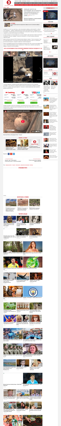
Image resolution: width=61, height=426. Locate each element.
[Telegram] (46, 1)
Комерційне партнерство (46, 73)
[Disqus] (22, 183)
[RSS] (57, 1)
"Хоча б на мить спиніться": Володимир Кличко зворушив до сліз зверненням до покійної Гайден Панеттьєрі (53, 100)
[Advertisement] (22, 97)
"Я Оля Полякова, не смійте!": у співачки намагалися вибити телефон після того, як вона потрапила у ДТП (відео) (53, 114)
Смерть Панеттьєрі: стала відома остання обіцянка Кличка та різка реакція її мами (53, 140)
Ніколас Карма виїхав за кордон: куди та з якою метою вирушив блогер (53, 145)
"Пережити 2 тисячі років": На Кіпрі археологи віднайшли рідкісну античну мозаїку (22, 209)
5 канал (21, 20)
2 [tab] (49, 33)
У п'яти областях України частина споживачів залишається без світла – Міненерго (50, 29)
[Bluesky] (53, 1)
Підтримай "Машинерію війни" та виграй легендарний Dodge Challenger (47, 41)
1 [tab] (48, 33)
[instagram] (42, 1)
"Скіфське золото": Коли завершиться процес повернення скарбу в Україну (11, 148)
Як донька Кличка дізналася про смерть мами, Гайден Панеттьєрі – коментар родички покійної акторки (53, 107)
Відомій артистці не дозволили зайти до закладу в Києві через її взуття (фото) (54, 121)
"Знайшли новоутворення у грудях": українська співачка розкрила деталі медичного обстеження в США (53, 127)
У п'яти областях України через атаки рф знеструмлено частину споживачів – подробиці (50, 31)
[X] (49, 1)
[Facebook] (40, 1)
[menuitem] (16, 3)
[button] (14, 53)
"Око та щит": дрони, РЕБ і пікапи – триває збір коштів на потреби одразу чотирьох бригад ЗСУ (47, 48)
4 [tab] (52, 33)
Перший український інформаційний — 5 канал (9, 3)
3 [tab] (51, 33)
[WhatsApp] (48, 1)
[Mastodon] (51, 1)
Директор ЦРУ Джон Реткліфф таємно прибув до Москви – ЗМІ (53, 134)
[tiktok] (44, 1)
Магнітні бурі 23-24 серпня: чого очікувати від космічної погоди (53, 156)
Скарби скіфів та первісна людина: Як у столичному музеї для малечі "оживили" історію (22, 148)
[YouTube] (55, 1)
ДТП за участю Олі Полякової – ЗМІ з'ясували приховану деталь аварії (53, 151)
